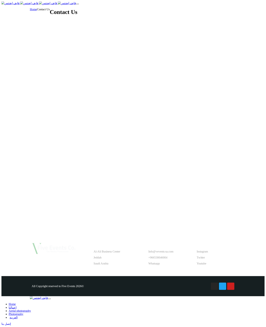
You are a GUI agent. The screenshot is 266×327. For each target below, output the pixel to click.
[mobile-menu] (77, 4)
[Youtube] (230, 286)
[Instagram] (214, 286)
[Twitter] (222, 286)
